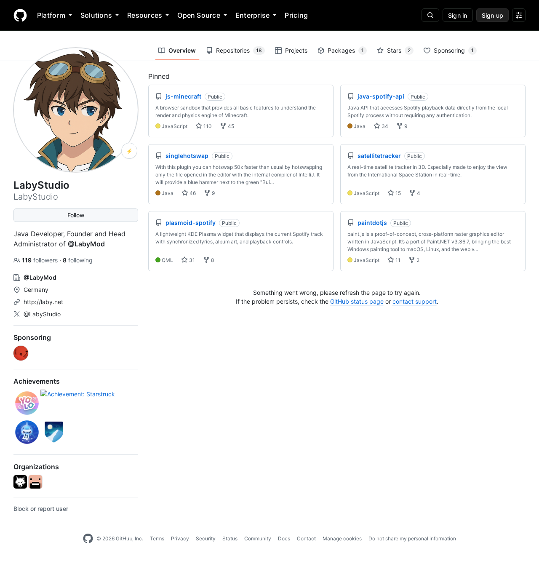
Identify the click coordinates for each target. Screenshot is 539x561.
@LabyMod (86, 244)
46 (192, 193)
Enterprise (252, 15)
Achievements (36, 381)
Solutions (96, 15)
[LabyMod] (20, 482)
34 (384, 126)
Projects (296, 50)
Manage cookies (342, 538)
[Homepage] (20, 15)
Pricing (296, 15)
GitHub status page (357, 301)
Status (229, 538)
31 (191, 260)
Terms (157, 538)
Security (206, 538)
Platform (51, 15)
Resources (144, 15)
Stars (399, 50)
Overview (182, 50)
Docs (284, 538)
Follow (76, 215)
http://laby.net (43, 301)
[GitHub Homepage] (88, 538)
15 (397, 193)
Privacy (180, 538)
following (78, 260)
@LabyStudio (42, 314)
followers (40, 260)
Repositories (239, 50)
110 (207, 126)
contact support (414, 301)
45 (230, 126)
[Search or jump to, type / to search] (430, 15)
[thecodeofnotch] (35, 482)
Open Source (198, 15)
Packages (346, 50)
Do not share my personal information (412, 538)
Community (257, 538)
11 (397, 260)
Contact (306, 538)
